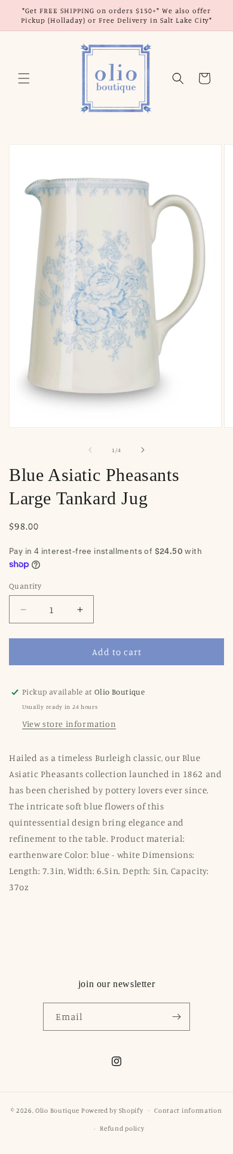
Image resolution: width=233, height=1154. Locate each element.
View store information (69, 723)
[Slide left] (90, 450)
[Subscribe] (176, 1017)
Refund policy (122, 1128)
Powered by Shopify (112, 1110)
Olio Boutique (57, 1110)
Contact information (188, 1110)
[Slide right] (143, 450)
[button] (24, 78)
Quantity (25, 585)
